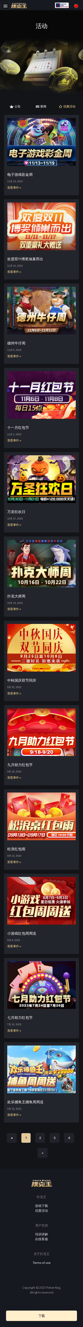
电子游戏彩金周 (20, 174)
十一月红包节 (18, 427)
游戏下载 (41, 1206)
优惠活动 (41, 1211)
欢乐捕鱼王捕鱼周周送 (25, 1102)
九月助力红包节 (20, 765)
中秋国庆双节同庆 (21, 680)
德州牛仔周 (16, 343)
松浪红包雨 (16, 849)
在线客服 (41, 1239)
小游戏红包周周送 (21, 933)
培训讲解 (41, 1234)
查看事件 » (14, 187)
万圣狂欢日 (16, 512)
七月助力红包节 (20, 1017)
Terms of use (41, 1263)
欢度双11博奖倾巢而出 (25, 259)
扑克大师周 (16, 596)
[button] (5, 5)
